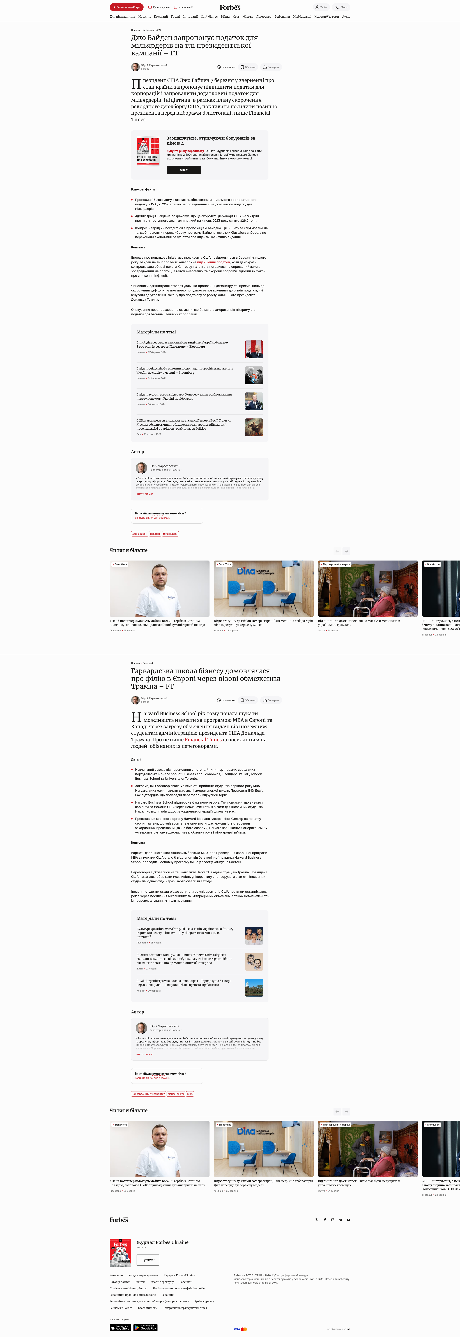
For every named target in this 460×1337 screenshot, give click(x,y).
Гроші (175, 16)
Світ (236, 16)
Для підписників (122, 16)
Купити (184, 169)
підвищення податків (213, 262)
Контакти (116, 1275)
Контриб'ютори (326, 16)
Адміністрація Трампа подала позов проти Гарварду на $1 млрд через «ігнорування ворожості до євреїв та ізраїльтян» (184, 983)
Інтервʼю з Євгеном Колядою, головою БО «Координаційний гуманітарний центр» (158, 623)
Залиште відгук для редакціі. (152, 517)
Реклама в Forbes (121, 1308)
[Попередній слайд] (337, 1111)
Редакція (168, 1294)
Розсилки (186, 1282)
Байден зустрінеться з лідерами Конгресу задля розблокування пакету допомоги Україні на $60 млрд (184, 396)
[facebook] (325, 1220)
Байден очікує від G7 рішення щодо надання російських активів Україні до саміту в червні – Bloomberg (185, 370)
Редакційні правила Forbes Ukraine (133, 1294)
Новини (144, 16)
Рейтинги (282, 16)
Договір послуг (120, 1282)
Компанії (161, 16)
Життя (248, 16)
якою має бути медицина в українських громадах (359, 623)
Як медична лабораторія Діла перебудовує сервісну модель (263, 623)
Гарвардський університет (148, 1094)
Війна (225, 16)
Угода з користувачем (143, 1275)
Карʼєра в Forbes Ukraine (179, 1275)
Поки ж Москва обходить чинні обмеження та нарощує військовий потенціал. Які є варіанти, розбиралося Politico (184, 424)
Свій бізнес (209, 16)
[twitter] (317, 1220)
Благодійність (147, 1308)
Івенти (140, 1282)
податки (155, 533)
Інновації (190, 16)
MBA (190, 1094)
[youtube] (349, 1220)
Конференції (185, 7)
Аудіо (346, 16)
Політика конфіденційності (128, 1288)
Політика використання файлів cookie (179, 1288)
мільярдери (170, 533)
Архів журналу (204, 1301)
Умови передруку (162, 1282)
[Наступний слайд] (346, 551)
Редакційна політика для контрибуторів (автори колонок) (149, 1301)
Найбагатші (302, 16)
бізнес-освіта (176, 1094)
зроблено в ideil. (338, 1329)
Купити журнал (161, 7)
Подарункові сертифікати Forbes (185, 1308)
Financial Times (203, 740)
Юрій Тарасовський (154, 65)
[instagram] (333, 1220)
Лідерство (264, 16)
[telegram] (341, 1220)
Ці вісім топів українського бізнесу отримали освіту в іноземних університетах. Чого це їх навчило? (185, 933)
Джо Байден (139, 533)
